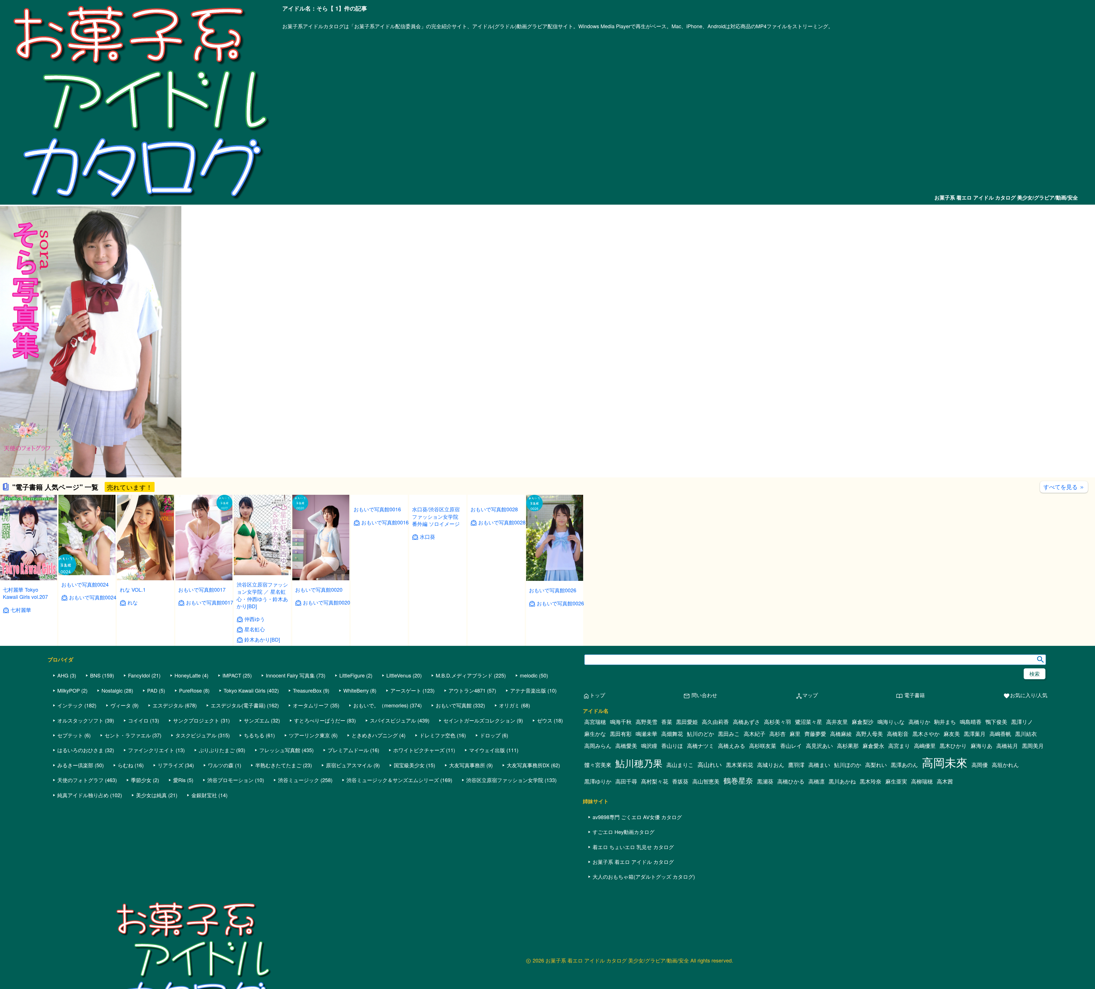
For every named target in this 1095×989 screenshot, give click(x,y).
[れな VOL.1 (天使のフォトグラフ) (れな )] (145, 578)
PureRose (190, 690)
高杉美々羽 (777, 721)
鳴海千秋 (621, 721)
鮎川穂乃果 (638, 763)
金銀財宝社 (204, 795)
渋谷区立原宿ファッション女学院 (504, 780)
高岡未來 (945, 762)
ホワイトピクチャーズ (419, 750)
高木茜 (945, 781)
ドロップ (490, 735)
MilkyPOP (68, 690)
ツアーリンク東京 (309, 735)
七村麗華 (21, 609)
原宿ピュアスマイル (349, 765)
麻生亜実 (896, 781)
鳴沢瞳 (649, 745)
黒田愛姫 (687, 721)
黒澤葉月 (975, 733)
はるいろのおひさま (80, 750)
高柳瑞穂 (922, 781)
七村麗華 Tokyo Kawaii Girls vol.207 (25, 593)
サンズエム (256, 720)
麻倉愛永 (873, 745)
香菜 (666, 721)
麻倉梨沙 (862, 721)
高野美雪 (646, 721)
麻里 (795, 733)
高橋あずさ (746, 721)
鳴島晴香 (971, 721)
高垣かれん (1005, 764)
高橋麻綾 (841, 733)
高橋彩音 (898, 733)
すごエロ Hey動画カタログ (623, 832)
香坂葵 (680, 781)
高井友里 (837, 721)
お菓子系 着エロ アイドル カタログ (633, 861)
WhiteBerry (356, 690)
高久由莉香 (715, 721)
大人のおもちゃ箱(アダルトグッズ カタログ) (644, 876)
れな (132, 602)
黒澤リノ (1022, 721)
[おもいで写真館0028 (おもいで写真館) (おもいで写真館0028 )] (496, 579)
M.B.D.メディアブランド (464, 675)
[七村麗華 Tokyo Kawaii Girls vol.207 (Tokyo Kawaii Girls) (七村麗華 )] (28, 578)
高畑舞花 (672, 733)
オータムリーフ (311, 705)
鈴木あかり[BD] (262, 639)
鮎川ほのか (847, 764)
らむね (125, 765)
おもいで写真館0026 (552, 590)
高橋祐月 (1007, 745)
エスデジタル (168, 705)
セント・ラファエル (128, 735)
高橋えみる (731, 745)
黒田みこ (729, 733)
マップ (807, 695)
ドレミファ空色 (437, 735)
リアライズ (170, 765)
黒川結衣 (1026, 733)
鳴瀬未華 (646, 733)
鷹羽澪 (796, 764)
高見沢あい (819, 745)
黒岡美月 (1033, 745)
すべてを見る (1063, 487)
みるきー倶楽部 (75, 765)
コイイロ (138, 720)
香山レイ (791, 745)
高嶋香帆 (1000, 733)
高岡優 (980, 764)
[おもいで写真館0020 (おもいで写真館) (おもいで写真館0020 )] (320, 578)
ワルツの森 (221, 765)
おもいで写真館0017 (202, 589)
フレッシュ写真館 (279, 750)
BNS (95, 675)
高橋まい (819, 764)
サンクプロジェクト (196, 720)
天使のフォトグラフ (80, 780)
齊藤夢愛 (815, 733)
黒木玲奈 (870, 781)
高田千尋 (626, 781)
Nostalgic (112, 690)
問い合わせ (700, 695)
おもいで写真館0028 (494, 590)
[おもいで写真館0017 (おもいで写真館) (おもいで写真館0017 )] (203, 578)
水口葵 (427, 611)
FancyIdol (139, 675)
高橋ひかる (790, 781)
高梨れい (876, 764)
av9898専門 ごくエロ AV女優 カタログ (637, 817)
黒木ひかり (953, 745)
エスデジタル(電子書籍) (238, 705)
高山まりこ (680, 764)
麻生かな (595, 733)
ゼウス (544, 720)
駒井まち (945, 721)
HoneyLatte (188, 675)
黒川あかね (842, 781)
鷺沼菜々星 (808, 721)
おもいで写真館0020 (318, 589)
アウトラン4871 (467, 690)
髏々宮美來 (597, 764)
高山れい (709, 764)
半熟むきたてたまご (278, 765)
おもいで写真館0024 (85, 584)
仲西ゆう (254, 618)
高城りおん (770, 764)
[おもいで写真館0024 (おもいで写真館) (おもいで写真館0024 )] (86, 573)
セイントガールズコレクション (479, 720)
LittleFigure (352, 675)
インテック (70, 705)
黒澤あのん (904, 764)
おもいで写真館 (454, 705)
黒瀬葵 (765, 781)
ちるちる (254, 735)
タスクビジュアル (195, 735)
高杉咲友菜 (762, 745)
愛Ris (179, 780)
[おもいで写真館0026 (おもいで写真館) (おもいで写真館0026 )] (554, 579)
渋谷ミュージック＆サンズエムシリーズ (392, 780)
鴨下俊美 (996, 721)
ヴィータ (120, 705)
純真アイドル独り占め (83, 795)
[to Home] (141, 201)
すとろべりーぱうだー (319, 720)
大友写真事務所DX (528, 765)
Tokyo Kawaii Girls (244, 690)
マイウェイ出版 (487, 750)
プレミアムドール (348, 750)
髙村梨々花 (654, 781)
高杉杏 (777, 733)
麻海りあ (981, 745)
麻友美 (952, 733)
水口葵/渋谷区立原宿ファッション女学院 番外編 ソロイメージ (436, 592)
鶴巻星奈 (738, 780)
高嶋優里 (925, 745)
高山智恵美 (705, 781)
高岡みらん (597, 745)
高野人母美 (869, 733)
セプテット (70, 735)
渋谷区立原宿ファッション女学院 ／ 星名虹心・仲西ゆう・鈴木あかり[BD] (262, 595)
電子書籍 (910, 695)
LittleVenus (398, 675)
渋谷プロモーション (230, 780)
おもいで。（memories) (380, 705)
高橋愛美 (626, 745)
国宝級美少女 (409, 765)
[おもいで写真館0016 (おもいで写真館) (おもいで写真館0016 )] (379, 578)
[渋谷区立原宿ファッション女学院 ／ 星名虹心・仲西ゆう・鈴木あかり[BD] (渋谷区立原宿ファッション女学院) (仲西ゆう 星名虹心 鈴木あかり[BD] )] (262, 573)
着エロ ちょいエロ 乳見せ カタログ (633, 847)
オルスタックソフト (80, 720)
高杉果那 (848, 745)
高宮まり (899, 745)
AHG (62, 675)
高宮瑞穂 (595, 721)
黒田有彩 (621, 733)
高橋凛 (816, 781)
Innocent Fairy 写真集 (290, 675)
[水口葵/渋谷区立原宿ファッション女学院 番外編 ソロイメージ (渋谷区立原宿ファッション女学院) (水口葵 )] (437, 573)
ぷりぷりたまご (217, 750)
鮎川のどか (700, 733)
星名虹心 (254, 629)
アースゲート (405, 690)
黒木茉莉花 (739, 764)
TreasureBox (307, 690)
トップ (594, 695)
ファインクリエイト (151, 750)
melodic (529, 675)
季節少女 (141, 780)
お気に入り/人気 (1025, 695)
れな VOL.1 (133, 589)
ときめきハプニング (375, 735)
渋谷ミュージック (298, 780)
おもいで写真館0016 (377, 589)
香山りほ (672, 745)
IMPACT (231, 675)
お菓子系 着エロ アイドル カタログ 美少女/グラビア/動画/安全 (1006, 197)
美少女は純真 (151, 795)
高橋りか (919, 721)
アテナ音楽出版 (528, 690)
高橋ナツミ (700, 745)
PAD (152, 690)
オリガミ (509, 705)
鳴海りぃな (891, 721)
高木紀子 (754, 733)
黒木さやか (926, 733)
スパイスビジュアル (393, 720)
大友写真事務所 (467, 765)
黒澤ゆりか (597, 781)
